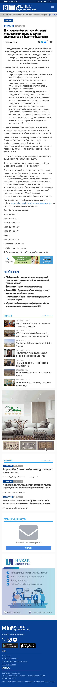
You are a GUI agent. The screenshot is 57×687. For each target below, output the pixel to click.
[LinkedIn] (42, 42)
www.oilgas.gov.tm (43, 203)
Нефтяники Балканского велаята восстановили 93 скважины (33, 374)
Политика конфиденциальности (14, 661)
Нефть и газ (8, 21)
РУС (50, 1)
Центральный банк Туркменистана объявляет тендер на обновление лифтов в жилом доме (27, 471)
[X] (39, 42)
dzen (14, 639)
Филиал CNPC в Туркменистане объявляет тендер (24, 286)
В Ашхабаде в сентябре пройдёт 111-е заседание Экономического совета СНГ (33, 325)
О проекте (6, 656)
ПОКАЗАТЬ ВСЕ (47, 315)
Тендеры (8, 460)
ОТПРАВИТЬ (28, 547)
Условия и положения (10, 659)
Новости (8, 315)
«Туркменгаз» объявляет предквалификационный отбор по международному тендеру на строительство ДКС (27, 304)
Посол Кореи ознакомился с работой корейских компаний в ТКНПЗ (32, 364)
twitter (4, 639)
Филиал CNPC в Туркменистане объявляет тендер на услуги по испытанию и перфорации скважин (27, 291)
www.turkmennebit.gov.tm (22, 203)
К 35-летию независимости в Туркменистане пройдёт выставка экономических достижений (32, 334)
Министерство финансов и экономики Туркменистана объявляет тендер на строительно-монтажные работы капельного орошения (26, 502)
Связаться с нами (9, 664)
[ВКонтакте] (45, 42)
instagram (9, 639)
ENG (38, 1)
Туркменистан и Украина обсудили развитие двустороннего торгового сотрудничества (31, 354)
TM (44, 1)
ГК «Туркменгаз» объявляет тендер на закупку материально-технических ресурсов (28, 298)
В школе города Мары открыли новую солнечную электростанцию (33, 384)
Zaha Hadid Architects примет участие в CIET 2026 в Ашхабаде (33, 344)
